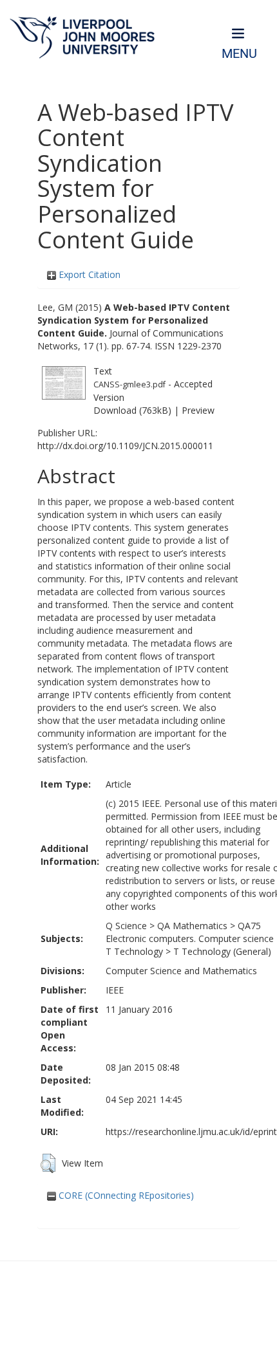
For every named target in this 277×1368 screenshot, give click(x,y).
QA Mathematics (192, 926)
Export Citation (88, 274)
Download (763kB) (132, 410)
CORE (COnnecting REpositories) (125, 1195)
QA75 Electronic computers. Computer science (190, 932)
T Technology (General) (222, 951)
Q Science (126, 926)
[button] (48, 1163)
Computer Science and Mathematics (181, 971)
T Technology (134, 951)
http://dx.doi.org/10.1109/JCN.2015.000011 (125, 445)
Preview (198, 410)
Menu (239, 53)
